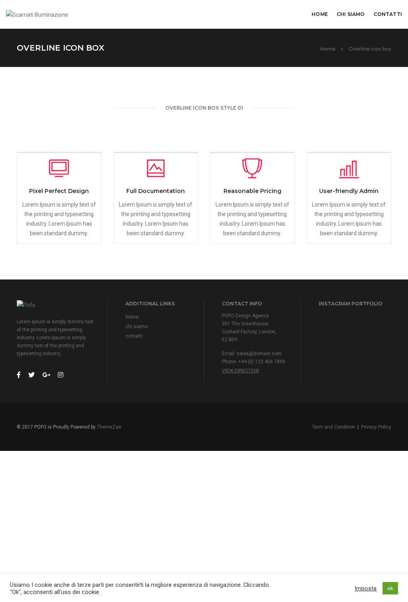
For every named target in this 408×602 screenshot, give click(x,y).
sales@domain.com (259, 353)
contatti (388, 14)
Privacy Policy (376, 427)
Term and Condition (333, 427)
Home (320, 14)
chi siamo (351, 14)
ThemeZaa (109, 427)
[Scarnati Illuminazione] (37, 14)
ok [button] (390, 588)
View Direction (240, 371)
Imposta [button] (366, 588)
